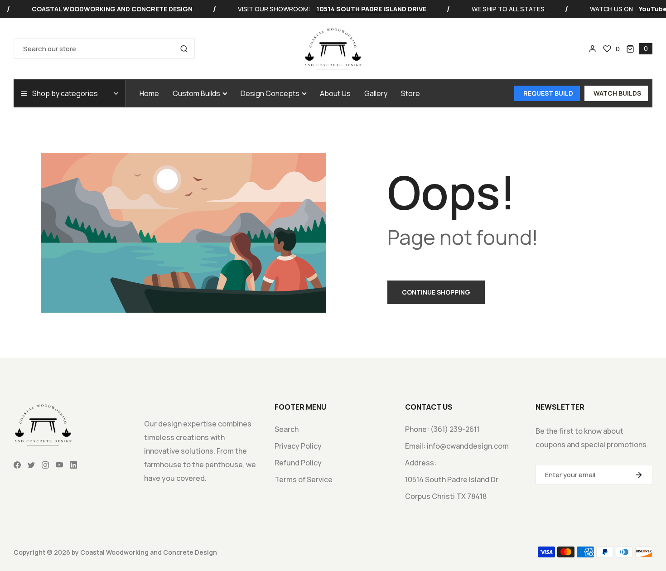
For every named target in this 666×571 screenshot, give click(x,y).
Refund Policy (298, 463)
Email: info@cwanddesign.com (457, 446)
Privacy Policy (298, 446)
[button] (639, 48)
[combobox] (104, 49)
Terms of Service (304, 479)
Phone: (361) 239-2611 (442, 429)
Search (287, 429)
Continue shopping (436, 292)
